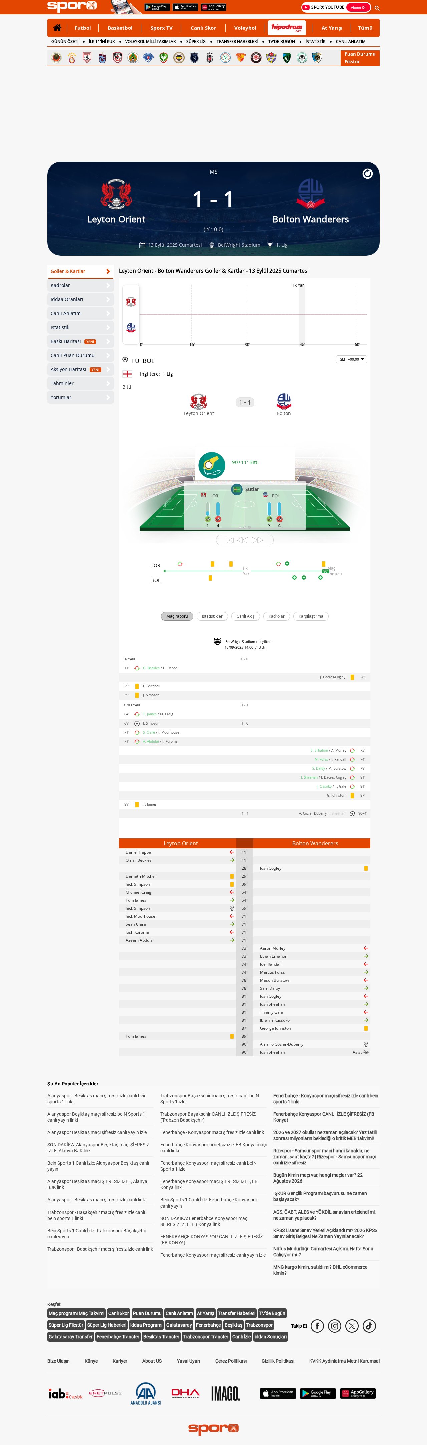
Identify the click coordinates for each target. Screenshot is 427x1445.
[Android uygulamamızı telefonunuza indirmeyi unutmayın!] (155, 10)
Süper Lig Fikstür (66, 1325)
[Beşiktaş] (210, 57)
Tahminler (62, 383)
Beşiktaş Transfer (161, 1336)
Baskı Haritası (72, 341)
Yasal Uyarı (188, 1361)
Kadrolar (60, 285)
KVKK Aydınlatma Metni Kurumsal (344, 1361)
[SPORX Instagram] (334, 1326)
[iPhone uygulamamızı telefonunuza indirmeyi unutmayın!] (183, 10)
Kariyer (120, 1361)
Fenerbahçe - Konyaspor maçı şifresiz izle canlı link (212, 1132)
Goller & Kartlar (68, 271)
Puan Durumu (360, 54)
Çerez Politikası (231, 1361)
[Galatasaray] (71, 57)
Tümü (365, 27)
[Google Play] (318, 1397)
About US (152, 1361)
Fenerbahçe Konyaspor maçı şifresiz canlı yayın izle (213, 1255)
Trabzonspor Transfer (205, 1336)
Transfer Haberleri (236, 1313)
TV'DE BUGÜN (281, 41)
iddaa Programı (146, 1325)
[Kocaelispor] (286, 57)
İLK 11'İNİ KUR (102, 41)
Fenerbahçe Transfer (118, 1336)
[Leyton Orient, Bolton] (131, 315)
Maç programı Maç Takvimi (76, 1313)
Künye (91, 1361)
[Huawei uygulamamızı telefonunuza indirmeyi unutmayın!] (211, 10)
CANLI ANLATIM (351, 41)
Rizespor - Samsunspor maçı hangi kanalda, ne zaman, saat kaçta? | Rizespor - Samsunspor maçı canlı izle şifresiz (324, 1156)
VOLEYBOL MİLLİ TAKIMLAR (150, 41)
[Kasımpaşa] (148, 57)
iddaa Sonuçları (271, 1336)
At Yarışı (332, 27)
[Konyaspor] (302, 57)
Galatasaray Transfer (71, 1336)
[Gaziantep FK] (117, 57)
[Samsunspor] (87, 57)
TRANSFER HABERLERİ (237, 41)
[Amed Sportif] (163, 57)
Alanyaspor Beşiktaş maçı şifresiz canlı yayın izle (97, 1132)
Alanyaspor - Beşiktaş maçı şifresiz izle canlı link (96, 1199)
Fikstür (352, 62)
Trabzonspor (259, 1325)
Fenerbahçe (208, 1325)
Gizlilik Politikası (278, 1361)
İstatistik (60, 327)
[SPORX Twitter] (352, 1326)
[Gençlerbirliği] (56, 57)
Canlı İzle (241, 1336)
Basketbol (120, 27)
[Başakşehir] (194, 57)
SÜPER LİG (196, 41)
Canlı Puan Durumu (73, 355)
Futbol (83, 27)
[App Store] (278, 1397)
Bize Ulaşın (58, 1361)
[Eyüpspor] (271, 57)
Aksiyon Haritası (75, 369)
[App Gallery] (358, 1397)
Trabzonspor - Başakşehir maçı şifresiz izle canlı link (100, 1249)
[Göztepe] (240, 57)
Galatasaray (179, 1325)
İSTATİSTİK (315, 41)
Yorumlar (61, 397)
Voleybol (245, 27)
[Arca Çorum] (256, 57)
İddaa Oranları (67, 299)
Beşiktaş (233, 1325)
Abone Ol (358, 7)
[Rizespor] (225, 57)
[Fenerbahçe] (179, 57)
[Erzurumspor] (317, 57)
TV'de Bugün (272, 1313)
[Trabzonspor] (102, 57)
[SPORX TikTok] (369, 1326)
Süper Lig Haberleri (106, 1325)
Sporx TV (162, 27)
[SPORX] (213, 1430)
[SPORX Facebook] (317, 1326)
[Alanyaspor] (133, 57)
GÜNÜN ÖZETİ (64, 41)
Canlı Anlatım (66, 313)
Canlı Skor (203, 27)
